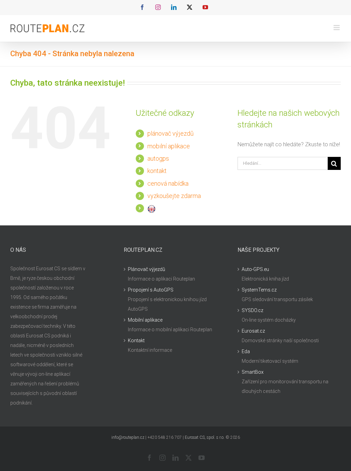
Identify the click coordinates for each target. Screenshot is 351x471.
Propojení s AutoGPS (150, 290)
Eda (246, 351)
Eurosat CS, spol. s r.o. (205, 437)
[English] (151, 208)
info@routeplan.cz (127, 437)
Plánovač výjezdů (146, 269)
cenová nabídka (168, 183)
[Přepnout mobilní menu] (337, 27)
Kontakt (136, 340)
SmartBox (253, 372)
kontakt (157, 170)
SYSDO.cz (252, 310)
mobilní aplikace (168, 146)
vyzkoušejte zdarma (174, 195)
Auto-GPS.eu (255, 269)
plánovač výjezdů (170, 133)
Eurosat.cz (253, 331)
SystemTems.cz (259, 290)
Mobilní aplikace (145, 320)
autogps (158, 158)
